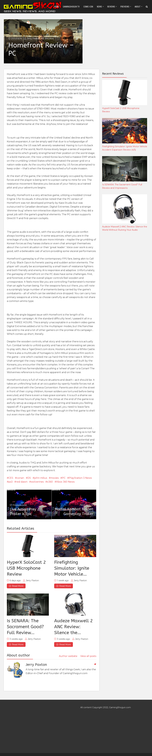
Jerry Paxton (33, 38)
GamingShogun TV (71, 6)
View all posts (88, 656)
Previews (124, 6)
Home (56, 6)
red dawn (21, 481)
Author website (68, 656)
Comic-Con (88, 6)
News (99, 6)
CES (10, 477)
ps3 (10, 481)
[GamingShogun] (33, 6)
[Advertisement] (124, 282)
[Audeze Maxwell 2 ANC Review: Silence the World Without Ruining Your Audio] (75, 605)
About (137, 6)
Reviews (111, 6)
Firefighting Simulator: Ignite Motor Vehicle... (71, 568)
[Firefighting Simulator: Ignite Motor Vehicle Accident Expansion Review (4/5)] (75, 546)
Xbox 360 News (65, 481)
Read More (17, 586)
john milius (40, 477)
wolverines (37, 481)
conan (20, 477)
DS (29, 477)
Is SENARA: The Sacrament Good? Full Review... (25, 626)
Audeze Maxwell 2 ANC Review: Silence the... (73, 626)
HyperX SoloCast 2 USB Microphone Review (26, 568)
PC (63, 477)
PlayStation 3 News (80, 477)
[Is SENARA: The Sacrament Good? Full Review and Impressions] (28, 605)
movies (54, 477)
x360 (50, 481)
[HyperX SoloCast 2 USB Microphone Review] (28, 546)
